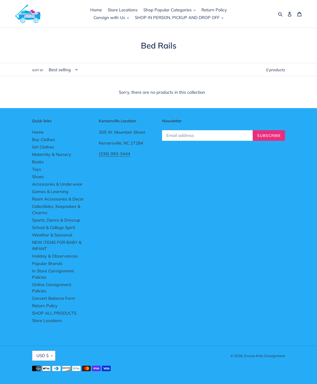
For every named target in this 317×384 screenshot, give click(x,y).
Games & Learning (50, 191)
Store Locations (47, 320)
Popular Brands (47, 263)
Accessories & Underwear (57, 184)
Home (38, 132)
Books (38, 162)
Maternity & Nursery (51, 154)
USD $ (42, 355)
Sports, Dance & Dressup (56, 220)
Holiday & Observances (55, 256)
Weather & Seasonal (52, 235)
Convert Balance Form (53, 298)
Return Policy (45, 305)
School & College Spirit (53, 227)
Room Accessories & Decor (58, 199)
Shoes (38, 176)
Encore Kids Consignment (264, 356)
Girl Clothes (43, 147)
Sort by (37, 70)
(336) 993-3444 (114, 153)
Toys (36, 169)
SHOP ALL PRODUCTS (54, 313)
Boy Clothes (43, 139)
